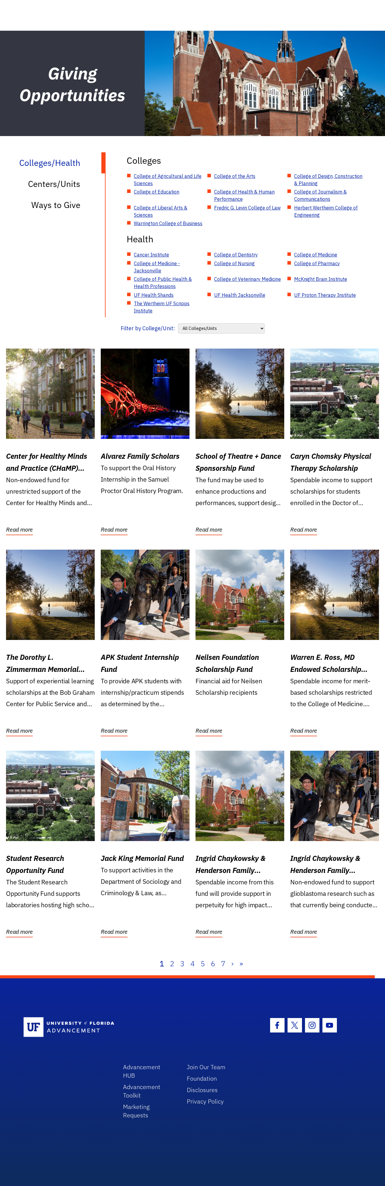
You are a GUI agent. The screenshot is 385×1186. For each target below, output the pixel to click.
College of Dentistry (236, 255)
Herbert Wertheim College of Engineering (326, 211)
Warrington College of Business (168, 223)
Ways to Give (55, 204)
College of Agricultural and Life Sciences (168, 179)
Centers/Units (54, 183)
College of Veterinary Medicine (247, 279)
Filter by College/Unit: (148, 328)
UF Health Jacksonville (239, 295)
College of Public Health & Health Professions (163, 282)
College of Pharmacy (317, 263)
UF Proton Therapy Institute (325, 295)
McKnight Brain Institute (320, 279)
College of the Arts (234, 176)
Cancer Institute (151, 255)
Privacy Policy (205, 1101)
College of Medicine (315, 255)
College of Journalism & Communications (320, 195)
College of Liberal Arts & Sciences (160, 211)
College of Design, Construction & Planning (328, 179)
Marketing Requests (136, 1111)
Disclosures (202, 1090)
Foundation (202, 1078)
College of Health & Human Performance (244, 195)
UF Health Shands (154, 295)
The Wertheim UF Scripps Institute (161, 307)
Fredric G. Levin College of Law (247, 208)
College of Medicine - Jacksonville (157, 267)
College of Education (156, 192)
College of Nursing (234, 263)
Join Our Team (206, 1067)
